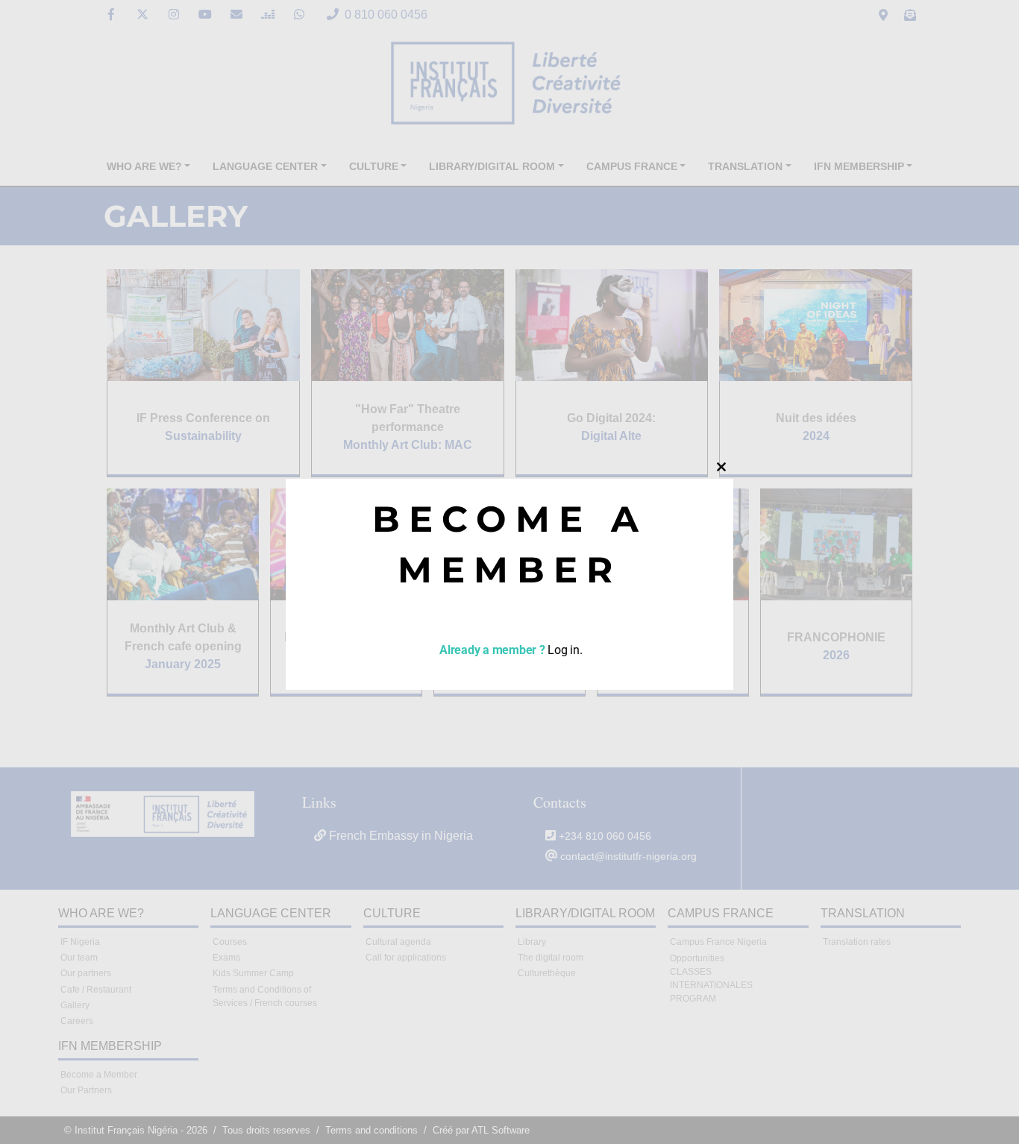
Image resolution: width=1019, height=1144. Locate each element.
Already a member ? (490, 650)
